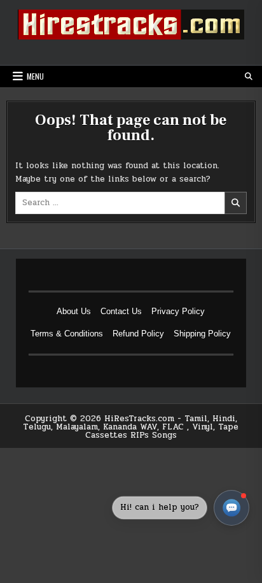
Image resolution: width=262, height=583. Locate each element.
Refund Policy (138, 333)
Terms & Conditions (67, 333)
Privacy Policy (178, 311)
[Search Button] (249, 76)
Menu (35, 76)
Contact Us (121, 311)
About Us (74, 311)
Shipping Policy (202, 333)
